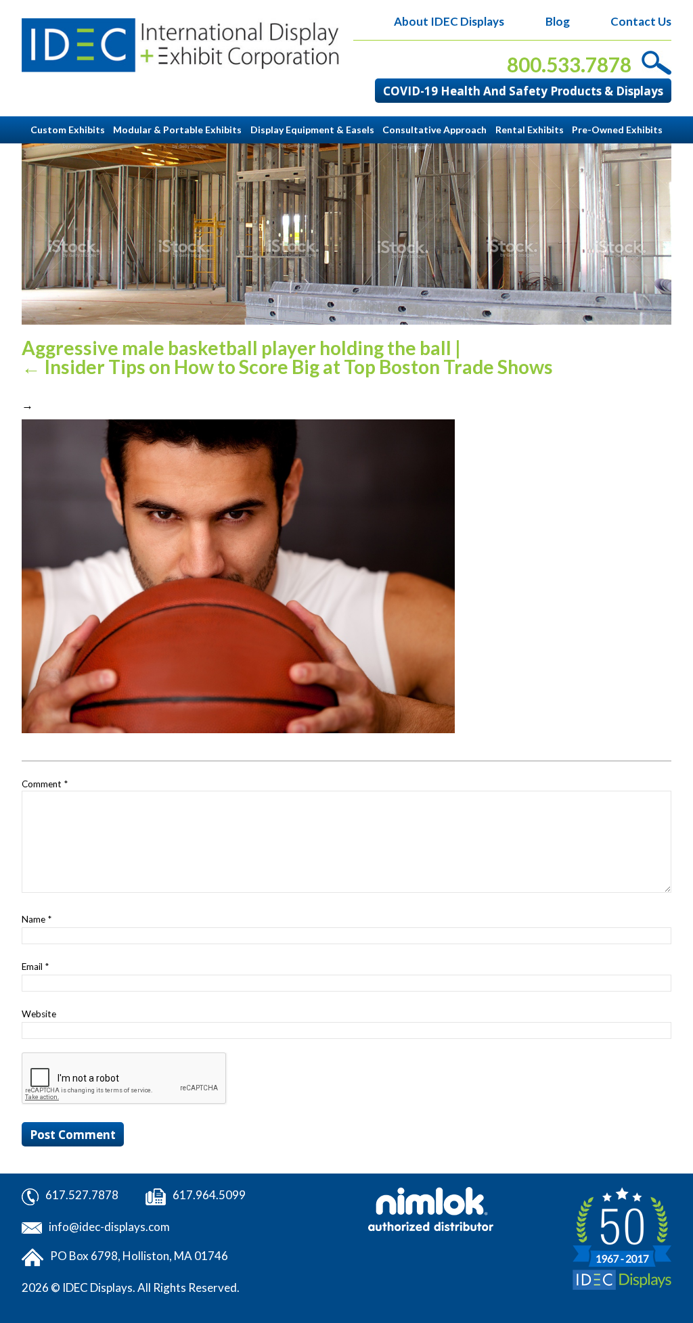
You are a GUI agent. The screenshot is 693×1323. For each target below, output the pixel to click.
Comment (45, 784)
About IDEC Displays (449, 21)
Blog (557, 21)
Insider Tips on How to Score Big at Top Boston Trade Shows (287, 366)
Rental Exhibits (529, 129)
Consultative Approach (434, 129)
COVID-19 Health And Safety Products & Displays (523, 91)
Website (39, 1013)
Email (35, 966)
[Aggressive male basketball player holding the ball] (238, 574)
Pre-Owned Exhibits (617, 129)
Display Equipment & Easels (312, 129)
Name (36, 919)
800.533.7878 (569, 64)
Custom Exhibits (67, 129)
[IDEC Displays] (181, 45)
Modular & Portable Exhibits (177, 129)
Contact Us (640, 21)
